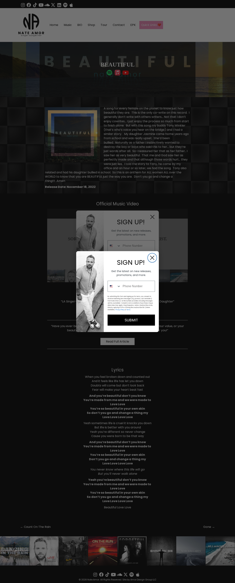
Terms (128, 310)
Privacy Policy (119, 310)
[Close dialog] (152, 258)
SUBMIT (131, 320)
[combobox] (114, 286)
